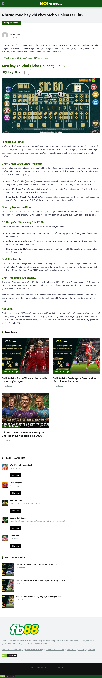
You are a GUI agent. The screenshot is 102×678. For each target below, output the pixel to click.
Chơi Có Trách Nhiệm (55, 649)
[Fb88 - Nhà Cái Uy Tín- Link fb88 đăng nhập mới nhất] (51, 3)
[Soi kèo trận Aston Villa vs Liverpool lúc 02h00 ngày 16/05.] (25, 356)
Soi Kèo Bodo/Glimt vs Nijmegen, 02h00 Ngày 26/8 (38, 596)
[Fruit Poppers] (5, 487)
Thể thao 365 (16, 500)
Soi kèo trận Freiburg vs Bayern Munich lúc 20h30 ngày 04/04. (76, 380)
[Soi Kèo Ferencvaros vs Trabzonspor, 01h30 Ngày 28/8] (8, 591)
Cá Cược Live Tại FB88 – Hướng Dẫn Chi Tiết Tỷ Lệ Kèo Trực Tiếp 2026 (23, 434)
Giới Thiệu (71, 649)
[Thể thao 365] (5, 505)
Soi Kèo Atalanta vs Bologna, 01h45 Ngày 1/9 (36, 564)
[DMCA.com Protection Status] (9, 656)
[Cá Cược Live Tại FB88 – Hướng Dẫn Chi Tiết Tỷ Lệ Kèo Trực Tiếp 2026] (25, 410)
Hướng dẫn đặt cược (11, 23)
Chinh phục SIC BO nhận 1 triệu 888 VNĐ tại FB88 (26, 58)
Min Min (16, 34)
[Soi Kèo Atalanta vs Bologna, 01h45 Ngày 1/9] (8, 575)
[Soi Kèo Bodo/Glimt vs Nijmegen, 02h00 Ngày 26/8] (8, 607)
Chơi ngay (15, 475)
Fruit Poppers (16, 483)
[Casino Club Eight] (5, 523)
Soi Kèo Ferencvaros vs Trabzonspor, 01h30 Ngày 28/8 (40, 580)
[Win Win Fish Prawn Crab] (5, 470)
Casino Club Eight (18, 518)
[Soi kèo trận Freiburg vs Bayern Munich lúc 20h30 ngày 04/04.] (76, 356)
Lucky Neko (15, 536)
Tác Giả (91, 649)
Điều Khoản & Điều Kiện (12, 649)
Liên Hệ (82, 649)
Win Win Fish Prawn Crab (21, 465)
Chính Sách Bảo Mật (34, 649)
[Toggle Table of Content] (25, 73)
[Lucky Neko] (5, 540)
